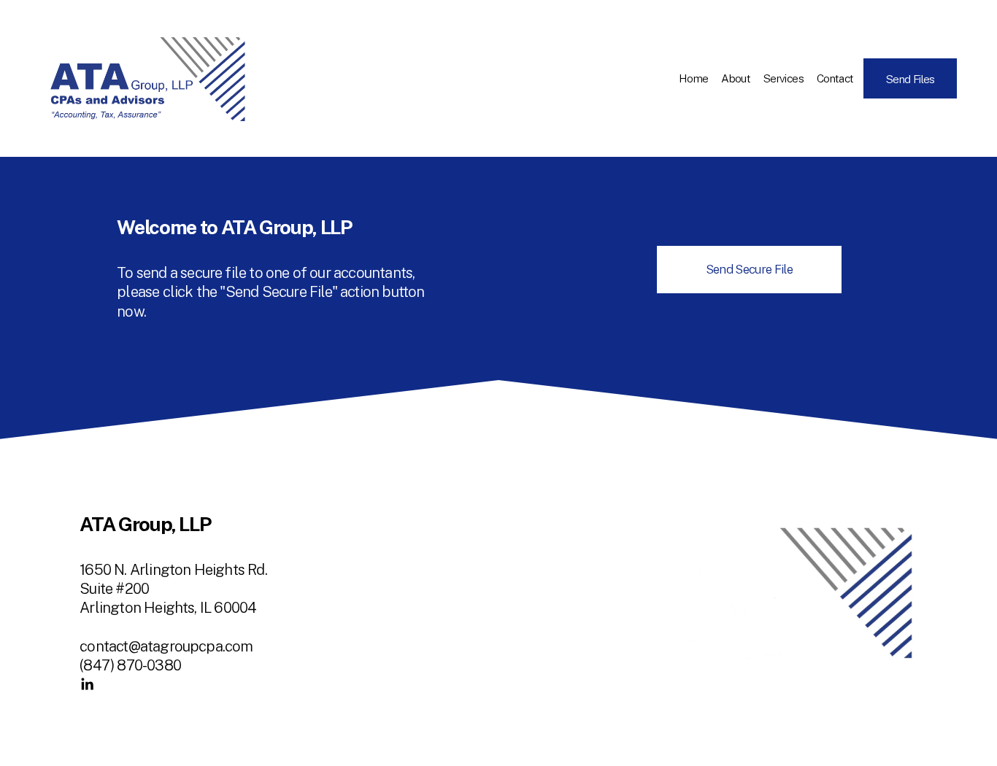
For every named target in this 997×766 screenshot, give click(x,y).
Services (783, 78)
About (735, 78)
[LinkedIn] (87, 684)
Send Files (910, 78)
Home (694, 78)
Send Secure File (749, 269)
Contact (835, 78)
